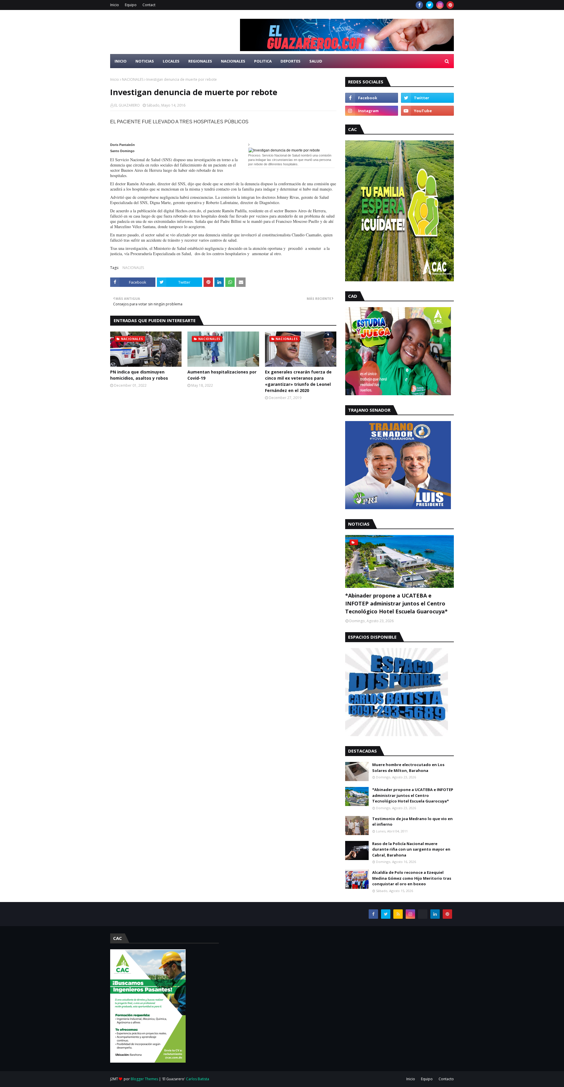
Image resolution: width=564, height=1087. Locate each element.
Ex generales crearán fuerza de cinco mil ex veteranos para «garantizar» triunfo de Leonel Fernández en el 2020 (298, 381)
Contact (148, 4)
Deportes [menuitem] (291, 61)
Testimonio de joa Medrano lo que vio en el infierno (412, 821)
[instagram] (440, 5)
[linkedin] (435, 914)
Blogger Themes (144, 1078)
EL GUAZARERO (127, 105)
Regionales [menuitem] (200, 61)
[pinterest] (450, 5)
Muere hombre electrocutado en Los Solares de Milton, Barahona (408, 767)
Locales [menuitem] (171, 61)
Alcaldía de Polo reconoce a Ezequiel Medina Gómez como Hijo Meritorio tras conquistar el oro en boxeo (411, 878)
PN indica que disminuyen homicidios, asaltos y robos (139, 375)
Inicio (114, 4)
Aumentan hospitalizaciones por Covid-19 (221, 375)
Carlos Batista (197, 1078)
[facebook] (419, 5)
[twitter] (429, 5)
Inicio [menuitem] (121, 61)
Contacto (446, 1078)
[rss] (398, 914)
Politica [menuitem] (263, 61)
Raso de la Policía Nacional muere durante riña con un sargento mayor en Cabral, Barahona (411, 849)
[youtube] (427, 111)
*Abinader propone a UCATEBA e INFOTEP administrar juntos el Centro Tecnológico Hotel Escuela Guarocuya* (396, 603)
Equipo (131, 4)
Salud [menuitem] (315, 61)
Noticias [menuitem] (144, 61)
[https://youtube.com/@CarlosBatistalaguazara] (422, 914)
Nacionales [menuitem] (233, 61)
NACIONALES (132, 79)
